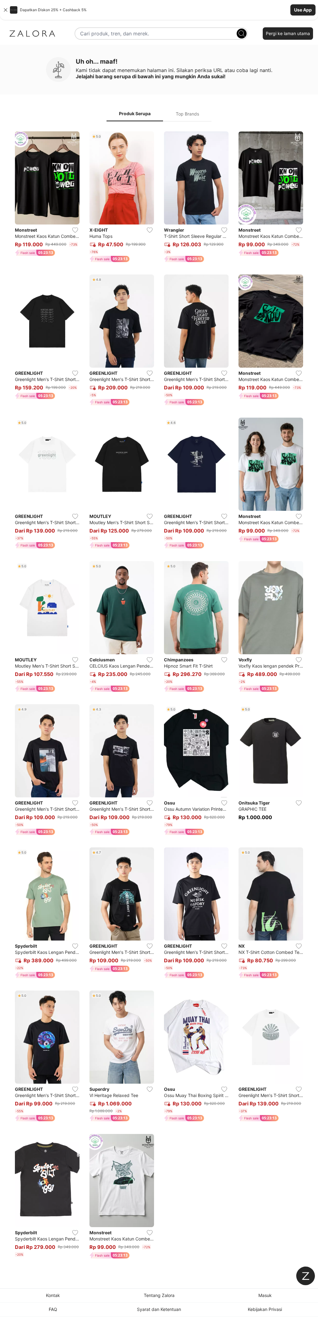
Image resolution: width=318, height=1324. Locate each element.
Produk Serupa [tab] (135, 113)
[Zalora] (32, 33)
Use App (303, 9)
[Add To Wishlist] (75, 230)
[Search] (242, 34)
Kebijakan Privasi (265, 1309)
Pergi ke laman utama (288, 33)
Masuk (265, 1295)
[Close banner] (5, 10)
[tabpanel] (159, 696)
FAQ (53, 1309)
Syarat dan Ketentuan (159, 1309)
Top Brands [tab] (187, 113)
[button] (159, 10)
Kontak (53, 1295)
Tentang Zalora (159, 1295)
